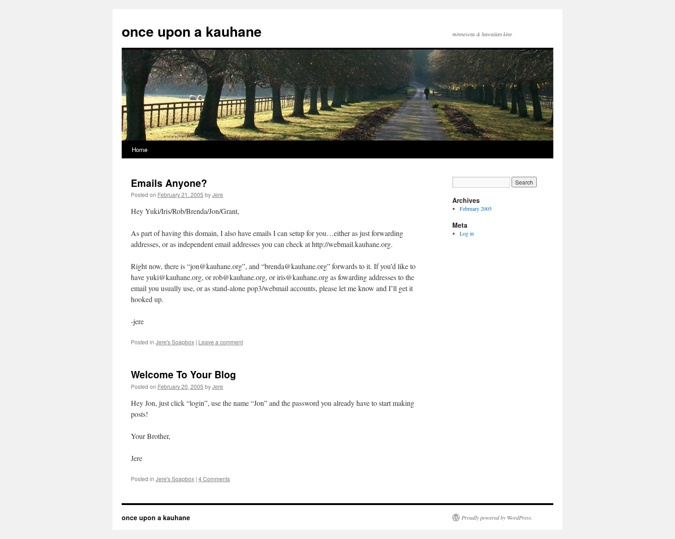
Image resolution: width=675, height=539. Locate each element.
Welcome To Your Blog (183, 374)
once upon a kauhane (192, 31)
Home (139, 149)
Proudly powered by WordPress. (497, 517)
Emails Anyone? (169, 183)
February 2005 (476, 208)
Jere (217, 194)
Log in (467, 233)
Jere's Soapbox (175, 342)
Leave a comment (220, 342)
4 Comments (214, 479)
